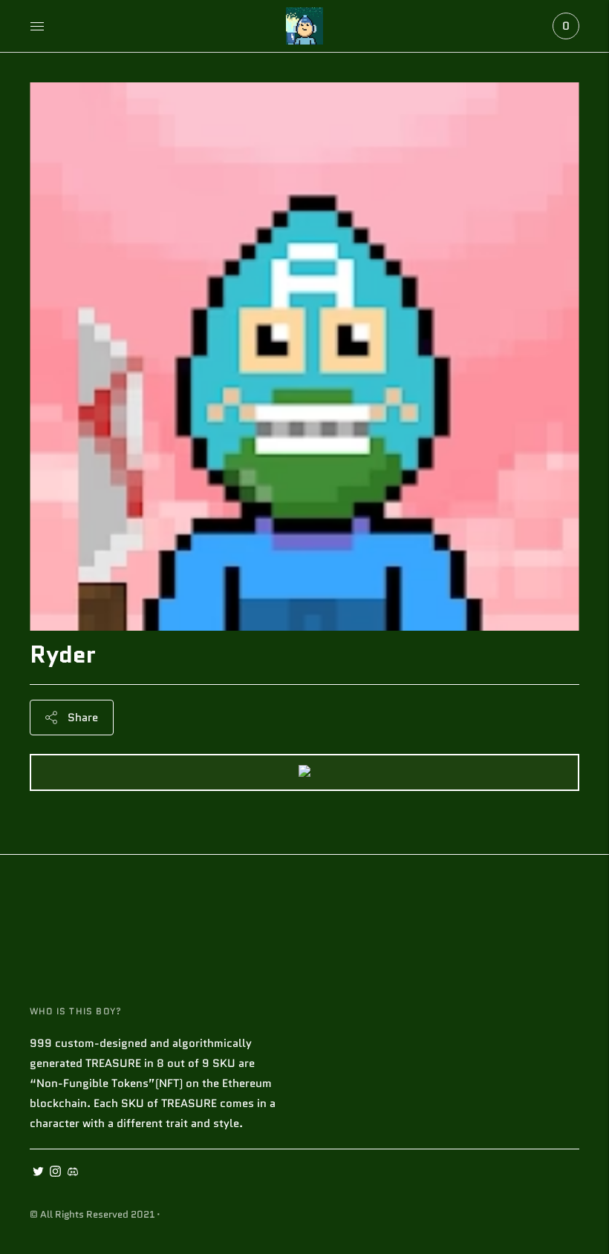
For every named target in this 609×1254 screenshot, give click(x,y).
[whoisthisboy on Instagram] (55, 1173)
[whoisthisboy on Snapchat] (72, 1173)
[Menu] (37, 26)
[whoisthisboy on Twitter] (38, 1173)
